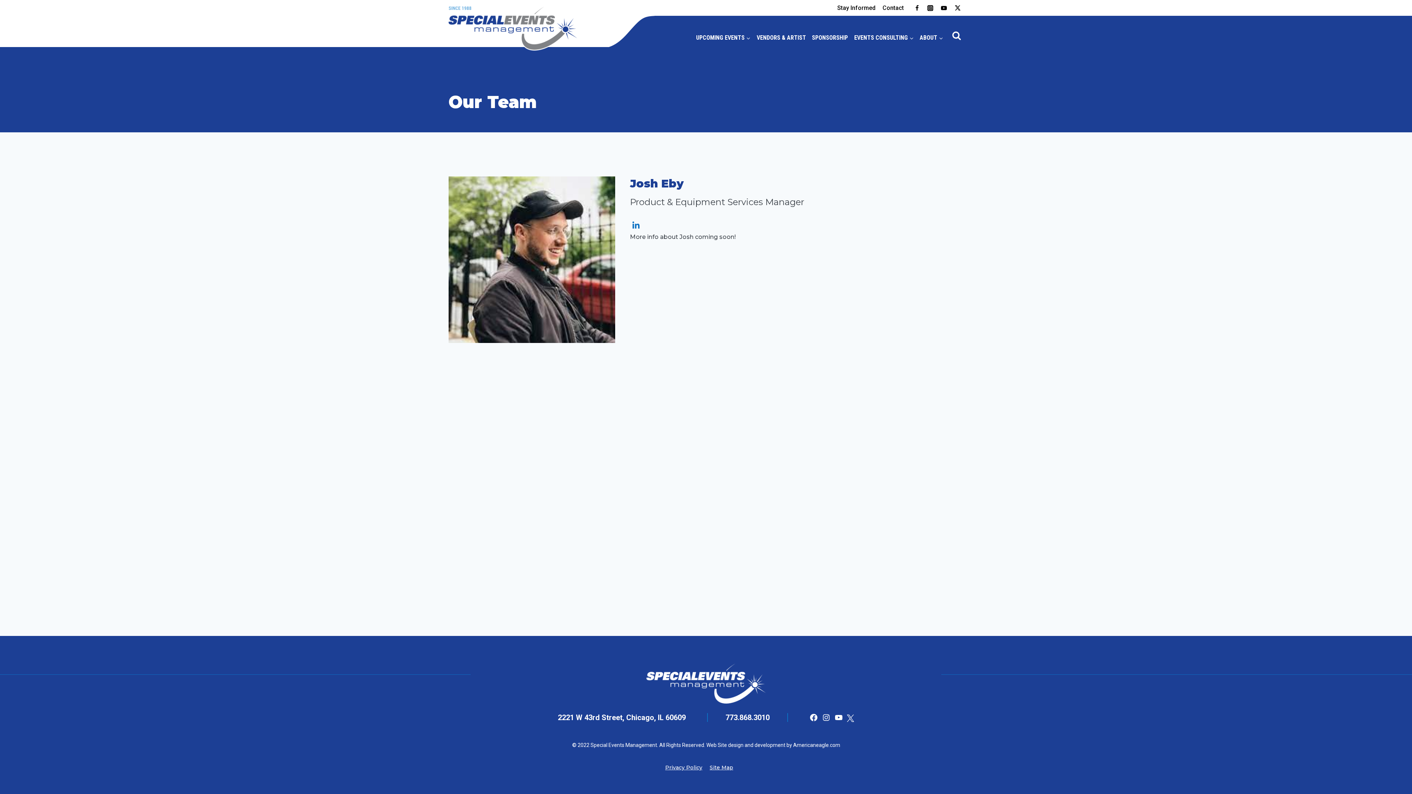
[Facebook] (917, 8)
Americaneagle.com (816, 745)
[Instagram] (930, 8)
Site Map (721, 767)
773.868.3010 (747, 717)
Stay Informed (856, 7)
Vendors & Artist (781, 37)
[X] (957, 8)
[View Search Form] (956, 36)
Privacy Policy (683, 767)
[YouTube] (944, 8)
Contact (893, 7)
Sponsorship (830, 37)
